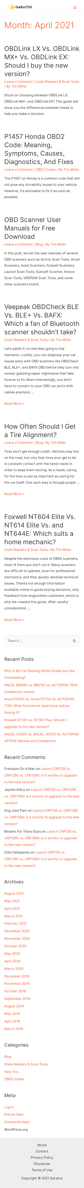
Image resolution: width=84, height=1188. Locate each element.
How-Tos (11, 1072)
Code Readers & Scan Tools (57, 82)
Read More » (14, 404)
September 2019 (17, 999)
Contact (42, 1151)
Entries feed (13, 1114)
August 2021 (14, 893)
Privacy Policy (42, 1157)
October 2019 (15, 991)
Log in (9, 1107)
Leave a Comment (18, 82)
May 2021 (12, 901)
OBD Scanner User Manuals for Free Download (32, 228)
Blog (39, 244)
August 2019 (14, 1006)
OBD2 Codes (46, 169)
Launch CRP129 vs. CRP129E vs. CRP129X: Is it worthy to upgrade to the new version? (40, 775)
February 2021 (15, 923)
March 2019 (13, 1029)
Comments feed (16, 1122)
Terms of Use (42, 1170)
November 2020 (17, 938)
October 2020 (15, 946)
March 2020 (13, 969)
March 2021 (13, 916)
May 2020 (12, 954)
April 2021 (12, 909)
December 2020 (17, 931)
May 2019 (12, 1014)
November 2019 (17, 984)
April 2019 (12, 1021)
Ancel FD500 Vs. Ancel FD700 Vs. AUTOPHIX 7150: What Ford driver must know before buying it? (39, 705)
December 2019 (16, 976)
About (42, 1145)
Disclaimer (42, 1164)
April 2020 (12, 961)
